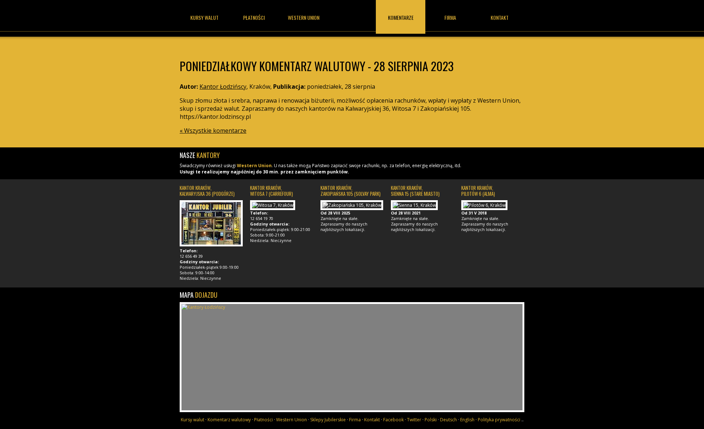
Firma (450, 17)
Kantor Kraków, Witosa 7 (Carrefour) (271, 190)
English (467, 420)
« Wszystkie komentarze (213, 130)
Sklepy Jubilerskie (328, 420)
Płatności (254, 17)
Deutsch (448, 420)
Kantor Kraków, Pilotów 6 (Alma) (478, 190)
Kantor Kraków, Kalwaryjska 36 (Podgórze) (207, 190)
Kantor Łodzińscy (352, 25)
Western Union (254, 165)
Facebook (393, 420)
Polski (431, 420)
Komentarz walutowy (229, 420)
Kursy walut (204, 17)
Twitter (414, 420)
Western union (303, 17)
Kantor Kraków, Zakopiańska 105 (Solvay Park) (350, 190)
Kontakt (500, 17)
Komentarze (401, 17)
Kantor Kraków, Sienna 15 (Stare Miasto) (415, 190)
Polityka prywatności (499, 420)
